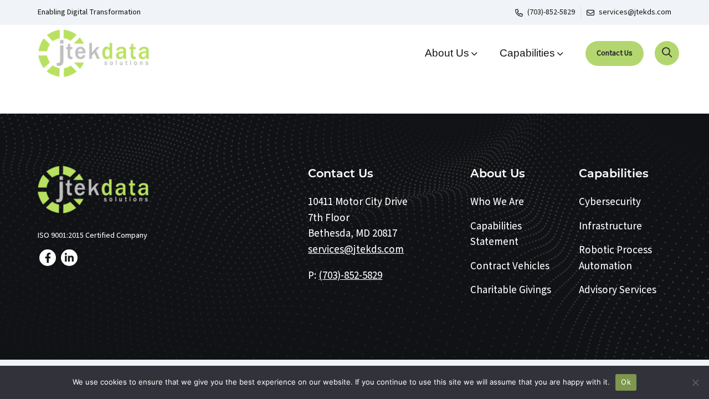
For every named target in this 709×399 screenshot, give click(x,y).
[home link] (165, 189)
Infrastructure (610, 226)
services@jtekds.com (635, 12)
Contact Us (615, 53)
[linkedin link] (69, 257)
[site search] (667, 53)
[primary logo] (111, 53)
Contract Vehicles (509, 266)
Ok (626, 381)
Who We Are (497, 202)
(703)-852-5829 (551, 12)
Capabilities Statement (496, 234)
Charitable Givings (510, 290)
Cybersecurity (610, 202)
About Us (447, 53)
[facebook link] (47, 257)
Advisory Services (617, 290)
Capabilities (527, 53)
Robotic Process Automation (615, 258)
